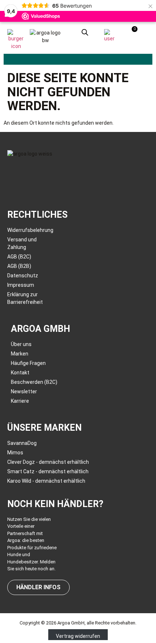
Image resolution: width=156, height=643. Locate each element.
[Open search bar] (85, 32)
